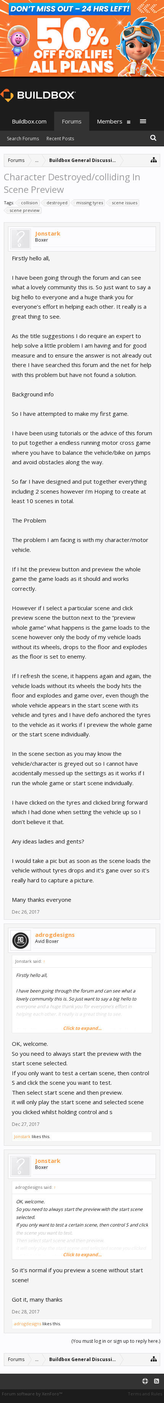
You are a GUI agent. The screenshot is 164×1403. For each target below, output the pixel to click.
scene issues (124, 202)
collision (29, 202)
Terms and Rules (145, 1394)
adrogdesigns (55, 934)
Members (109, 121)
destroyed (57, 202)
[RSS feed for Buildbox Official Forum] (156, 1381)
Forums (72, 121)
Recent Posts (60, 138)
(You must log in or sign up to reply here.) (115, 1341)
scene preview (25, 210)
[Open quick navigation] (154, 159)
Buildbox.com (29, 121)
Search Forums (23, 138)
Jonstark (47, 233)
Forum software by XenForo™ (32, 1394)
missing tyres (89, 202)
